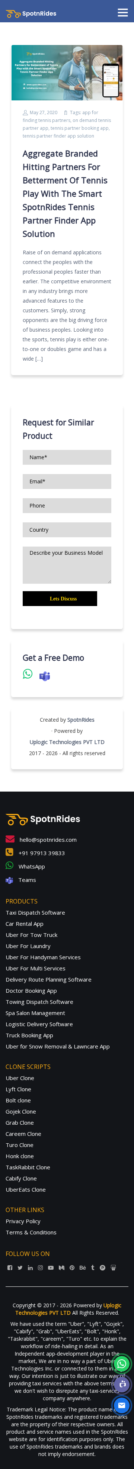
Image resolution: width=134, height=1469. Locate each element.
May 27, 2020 (43, 112)
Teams (26, 879)
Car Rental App (25, 923)
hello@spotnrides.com (47, 839)
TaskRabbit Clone (28, 1167)
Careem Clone (23, 1133)
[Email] (122, 1405)
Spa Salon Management (35, 1013)
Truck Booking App (29, 1035)
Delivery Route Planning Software (49, 979)
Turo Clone (20, 1145)
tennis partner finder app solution (58, 136)
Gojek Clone (21, 1111)
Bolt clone (18, 1100)
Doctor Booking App (31, 990)
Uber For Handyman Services (43, 957)
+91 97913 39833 (41, 853)
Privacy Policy (23, 1221)
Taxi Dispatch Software (35, 912)
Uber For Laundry (28, 946)
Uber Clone (20, 1078)
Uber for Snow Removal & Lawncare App (58, 1046)
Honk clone (20, 1156)
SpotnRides (81, 719)
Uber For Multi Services (36, 968)
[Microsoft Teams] (122, 1384)
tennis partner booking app (80, 128)
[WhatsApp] (122, 1364)
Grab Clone (20, 1122)
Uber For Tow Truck (31, 934)
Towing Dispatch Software (39, 1001)
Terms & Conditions (31, 1232)
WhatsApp (31, 866)
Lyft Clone (18, 1089)
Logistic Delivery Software (39, 1024)
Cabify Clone (21, 1178)
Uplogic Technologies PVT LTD (67, 741)
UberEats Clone (26, 1189)
